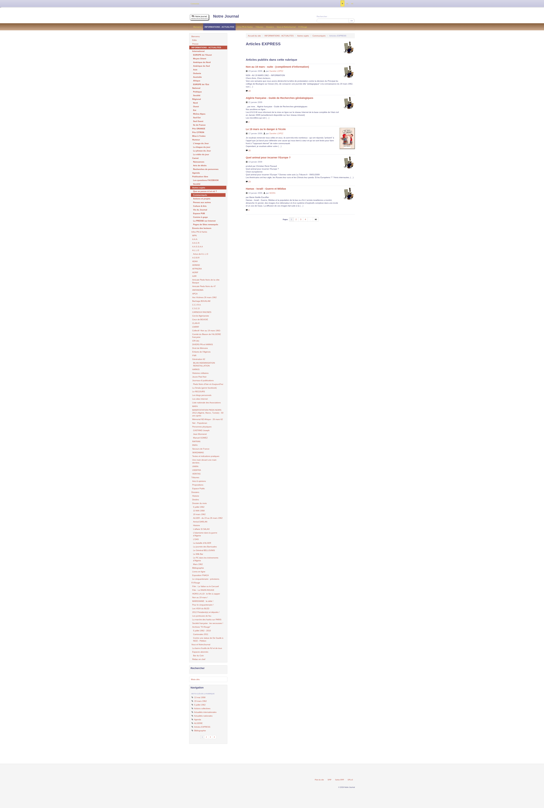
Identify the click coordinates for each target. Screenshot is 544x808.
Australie (197, 77)
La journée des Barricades (205, 547)
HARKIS (195, 369)
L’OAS (196, 539)
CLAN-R (196, 323)
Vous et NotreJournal (286, 27)
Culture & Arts (200, 206)
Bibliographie (198, 568)
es (347, 4)
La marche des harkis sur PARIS (206, 619)
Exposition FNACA (200, 575)
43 (249, 91)
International (198, 51)
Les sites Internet (200, 399)
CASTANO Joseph (201, 430)
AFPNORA (197, 269)
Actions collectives (202, 708)
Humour (196, 140)
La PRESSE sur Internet (204, 221)
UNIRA (195, 466)
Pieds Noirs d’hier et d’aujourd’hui (208, 384)
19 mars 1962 (199, 514)
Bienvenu (197, 27)
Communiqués (319, 36)
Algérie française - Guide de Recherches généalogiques (279, 98)
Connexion (195, 4)
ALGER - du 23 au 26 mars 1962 (208, 518)
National (196, 88)
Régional (196, 99)
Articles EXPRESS (202, 727)
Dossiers (270, 27)
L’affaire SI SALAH (201, 529)
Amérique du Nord (202, 62)
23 (249, 182)
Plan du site (319, 780)
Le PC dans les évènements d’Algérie (205, 559)
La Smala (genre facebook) (204, 388)
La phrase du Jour (202, 151)
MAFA (195, 406)
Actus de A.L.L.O (200, 254)
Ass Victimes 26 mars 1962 (204, 297)
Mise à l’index (199, 136)
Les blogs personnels (201, 395)
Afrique (196, 81)
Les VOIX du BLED (200, 608)
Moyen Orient (199, 58)
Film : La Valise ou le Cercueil (205, 586)
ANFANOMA (197, 290)
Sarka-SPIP (339, 780)
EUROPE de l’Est (201, 84)
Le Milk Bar (198, 554)
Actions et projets (201, 199)
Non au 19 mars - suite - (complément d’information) (277, 66)
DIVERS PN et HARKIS (202, 344)
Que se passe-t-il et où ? (205, 191)
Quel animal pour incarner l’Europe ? (268, 157)
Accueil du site (254, 36)
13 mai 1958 (199, 697)
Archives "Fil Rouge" (201, 627)
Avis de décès (200, 165)
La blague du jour (201, 147)
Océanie (197, 73)
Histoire (195, 496)
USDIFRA (196, 470)
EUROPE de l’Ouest (202, 55)
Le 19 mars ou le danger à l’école (266, 129)
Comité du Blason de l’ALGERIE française (206, 335)
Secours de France (200, 449)
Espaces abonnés (200, 652)
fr (342, 4)
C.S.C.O (196, 308)
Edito (194, 40)
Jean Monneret (200, 434)
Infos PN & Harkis (245, 27)
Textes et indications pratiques (205, 456)
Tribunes (259, 27)
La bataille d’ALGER (202, 543)
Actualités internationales (205, 712)
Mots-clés (195, 679)
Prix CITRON (198, 132)
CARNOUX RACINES (201, 312)
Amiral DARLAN (200, 522)
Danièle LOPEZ (276, 71)
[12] (316, 219)
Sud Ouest (198, 121)
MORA (272, 193)
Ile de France (199, 125)
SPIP (329, 780)
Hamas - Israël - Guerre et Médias (266, 188)
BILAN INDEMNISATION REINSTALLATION (204, 364)
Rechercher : (322, 16)
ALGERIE (198, 723)
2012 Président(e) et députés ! (206, 612)
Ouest (196, 106)
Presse (195, 44)
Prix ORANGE (198, 128)
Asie (195, 69)
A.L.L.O (195, 250)
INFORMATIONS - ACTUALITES (219, 27)
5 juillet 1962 (198, 507)
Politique (197, 92)
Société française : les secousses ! (207, 623)
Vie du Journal (200, 210)
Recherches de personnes (205, 169)
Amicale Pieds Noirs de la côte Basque (205, 281)
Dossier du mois (199, 503)
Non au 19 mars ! (200, 597)
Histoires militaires (200, 373)
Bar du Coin (198, 655)
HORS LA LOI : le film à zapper (206, 594)
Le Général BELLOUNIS (204, 550)
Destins (195, 499)
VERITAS (196, 474)
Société (196, 95)
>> (351, 21)
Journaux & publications (203, 380)
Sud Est (197, 117)
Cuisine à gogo (200, 217)
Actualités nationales (203, 716)
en (352, 4)
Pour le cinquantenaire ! (203, 605)
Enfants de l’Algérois (201, 352)
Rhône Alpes (199, 114)
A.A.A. (195, 239)
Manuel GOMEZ (200, 438)
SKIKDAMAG (198, 452)
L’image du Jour (201, 143)
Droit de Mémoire (200, 348)
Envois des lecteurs (201, 228)
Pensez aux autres (202, 202)
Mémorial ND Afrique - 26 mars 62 (207, 419)
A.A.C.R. (196, 243)
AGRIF (195, 272)
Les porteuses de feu (201, 616)
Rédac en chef (198, 659)
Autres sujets (303, 36)
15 (249, 150)
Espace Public (198, 488)
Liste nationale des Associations (206, 402)
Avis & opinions (199, 481)
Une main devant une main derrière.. (204, 461)
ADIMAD (196, 265)
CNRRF (195, 327)
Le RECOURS (198, 391)
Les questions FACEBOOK (206, 180)
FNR (194, 355)
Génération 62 (198, 359)
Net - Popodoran (199, 423)
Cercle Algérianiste (200, 316)
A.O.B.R (195, 258)
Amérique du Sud (201, 66)
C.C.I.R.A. (196, 305)
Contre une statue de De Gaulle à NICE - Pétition (208, 639)
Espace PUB (199, 213)
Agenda (196, 173)
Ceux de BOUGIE (200, 319)
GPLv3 (350, 780)
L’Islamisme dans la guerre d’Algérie (205, 534)
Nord (195, 103)
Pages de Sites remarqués (205, 224)
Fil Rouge (302, 27)
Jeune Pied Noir (199, 377)
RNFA (194, 445)
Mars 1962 (198, 564)
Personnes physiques (202, 427)
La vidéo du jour (201, 154)
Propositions (197, 485)
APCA (194, 294)
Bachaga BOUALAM (201, 301)
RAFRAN (196, 441)
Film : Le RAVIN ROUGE (203, 590)
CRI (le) (195, 341)
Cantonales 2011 (200, 634)
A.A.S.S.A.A (197, 246)
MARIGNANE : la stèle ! (202, 601)
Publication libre (200, 176)
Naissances (198, 162)
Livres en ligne (198, 571)
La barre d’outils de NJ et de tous (207, 648)
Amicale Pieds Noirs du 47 (204, 286)
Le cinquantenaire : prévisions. (206, 579)
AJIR (194, 276)
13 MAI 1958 (199, 511)
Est (194, 110)
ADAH (195, 261)
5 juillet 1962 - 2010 (202, 630)
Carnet (195, 158)
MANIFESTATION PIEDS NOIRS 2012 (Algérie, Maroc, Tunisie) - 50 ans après (207, 413)
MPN (194, 235)
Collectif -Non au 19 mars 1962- (206, 330)
